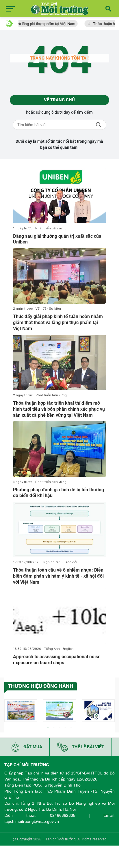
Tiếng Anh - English (59, 649)
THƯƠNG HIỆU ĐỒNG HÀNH (40, 686)
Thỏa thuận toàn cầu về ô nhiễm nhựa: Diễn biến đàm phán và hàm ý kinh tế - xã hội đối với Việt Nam (58, 576)
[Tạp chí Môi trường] (59, 8)
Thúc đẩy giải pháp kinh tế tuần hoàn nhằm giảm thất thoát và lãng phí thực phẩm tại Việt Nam (58, 322)
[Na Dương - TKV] (20, 710)
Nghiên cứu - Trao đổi (60, 562)
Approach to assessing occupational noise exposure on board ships (57, 659)
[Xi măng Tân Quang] (98, 710)
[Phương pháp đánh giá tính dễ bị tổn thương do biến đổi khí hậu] (59, 449)
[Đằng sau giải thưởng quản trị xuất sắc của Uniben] (59, 195)
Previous (8, 711)
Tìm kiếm (98, 125)
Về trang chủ (59, 99)
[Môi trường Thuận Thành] (59, 710)
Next (110, 711)
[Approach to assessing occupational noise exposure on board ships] (59, 616)
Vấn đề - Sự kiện (48, 309)
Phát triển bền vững (50, 228)
